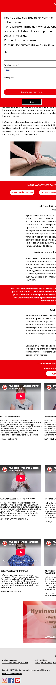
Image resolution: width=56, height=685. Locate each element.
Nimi (6, 52)
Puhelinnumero (11, 65)
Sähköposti (9, 78)
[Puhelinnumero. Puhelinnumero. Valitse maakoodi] (8, 70)
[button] (32, 102)
